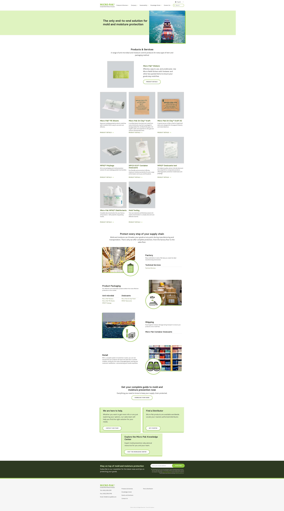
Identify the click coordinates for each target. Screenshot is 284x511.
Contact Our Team (112, 428)
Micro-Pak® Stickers (107, 298)
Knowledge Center (155, 5)
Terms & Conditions (150, 507)
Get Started (153, 428)
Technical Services (150, 268)
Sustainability (143, 5)
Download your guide (142, 397)
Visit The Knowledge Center (136, 452)
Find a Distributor (148, 489)
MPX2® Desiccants (127, 301)
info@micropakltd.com (179, 473)
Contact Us (167, 5)
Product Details (151, 81)
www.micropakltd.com (166, 471)
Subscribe (178, 465)
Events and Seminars (127, 495)
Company (133, 5)
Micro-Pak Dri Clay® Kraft (129, 298)
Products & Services (122, 5)
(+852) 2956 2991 (107, 490)
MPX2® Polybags (106, 303)
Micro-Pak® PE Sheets (108, 301)
